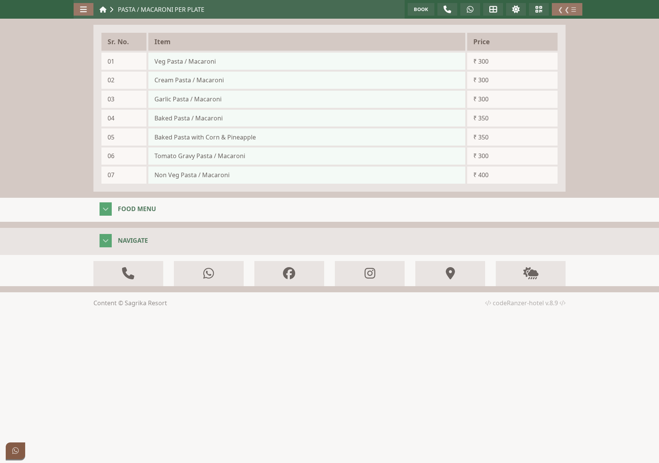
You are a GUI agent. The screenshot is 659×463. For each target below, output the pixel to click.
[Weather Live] (530, 273)
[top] (643, 450)
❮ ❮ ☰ (567, 9)
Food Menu (137, 209)
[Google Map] (450, 273)
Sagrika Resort (146, 303)
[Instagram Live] (370, 273)
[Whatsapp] (15, 450)
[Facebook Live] (128, 273)
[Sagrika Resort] (103, 9)
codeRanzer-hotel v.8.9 (526, 303)
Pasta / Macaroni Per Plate (161, 9)
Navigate (133, 240)
